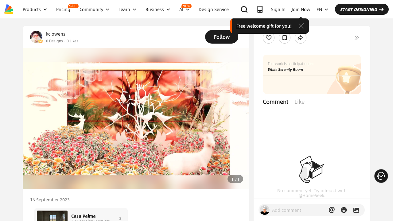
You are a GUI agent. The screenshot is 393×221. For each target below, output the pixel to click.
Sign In (278, 9)
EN (319, 9)
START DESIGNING (358, 9)
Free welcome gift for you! (264, 26)
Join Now (301, 9)
